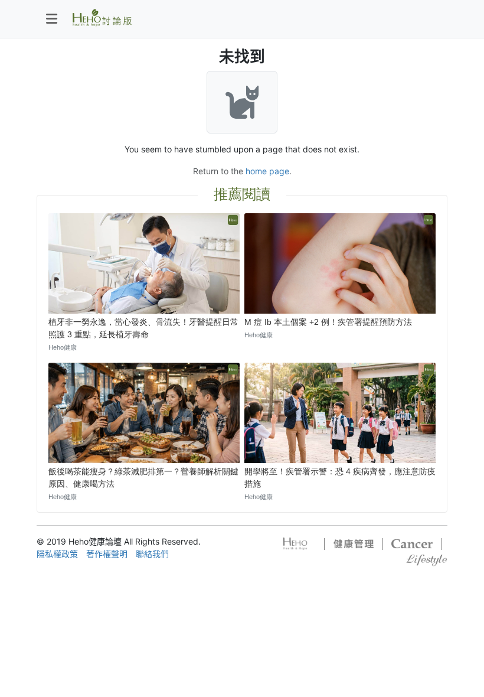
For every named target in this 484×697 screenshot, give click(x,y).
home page (267, 171)
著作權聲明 (106, 554)
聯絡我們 (152, 554)
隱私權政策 (57, 554)
